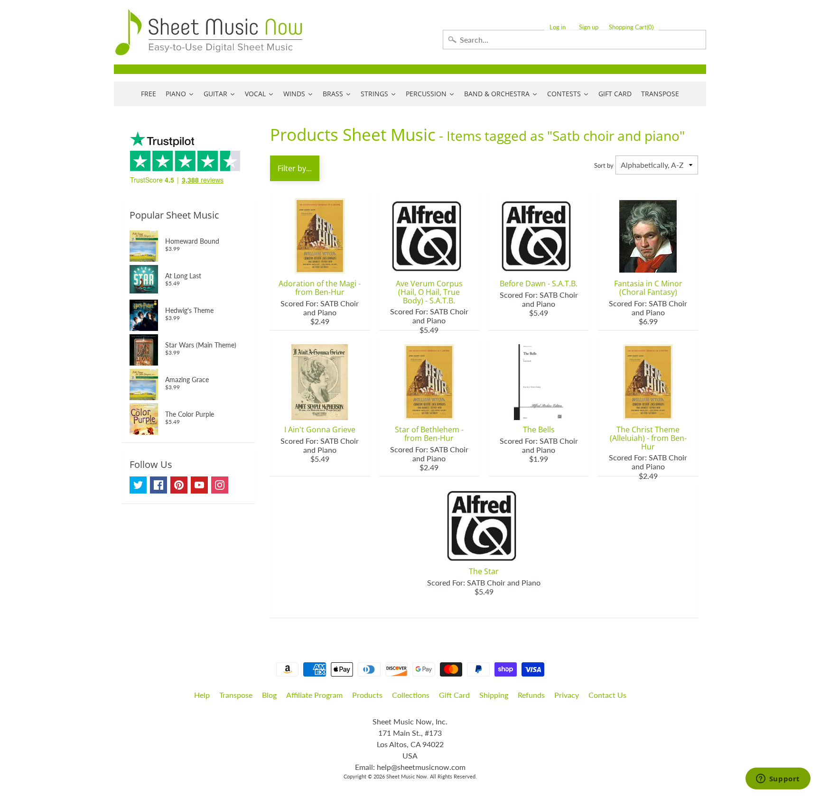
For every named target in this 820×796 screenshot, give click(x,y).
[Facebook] (158, 485)
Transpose (235, 694)
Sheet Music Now (406, 776)
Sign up (588, 27)
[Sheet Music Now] (209, 32)
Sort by (604, 165)
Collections (410, 694)
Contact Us (607, 694)
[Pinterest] (178, 485)
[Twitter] (138, 485)
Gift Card (454, 694)
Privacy (566, 694)
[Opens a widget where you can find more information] (778, 779)
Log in (558, 27)
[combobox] (574, 39)
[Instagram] (219, 485)
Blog (269, 694)
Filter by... (295, 168)
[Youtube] (199, 485)
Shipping (493, 694)
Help (202, 694)
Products (367, 694)
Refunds (531, 694)
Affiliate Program (314, 694)
